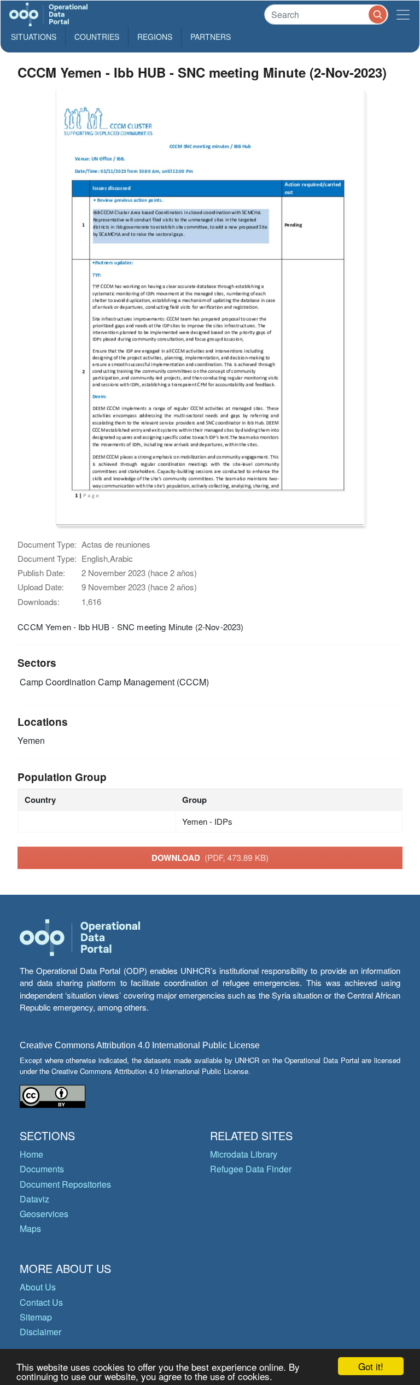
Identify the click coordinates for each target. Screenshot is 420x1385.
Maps (30, 1228)
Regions (154, 36)
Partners (210, 36)
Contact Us (41, 1302)
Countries (96, 36)
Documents (42, 1169)
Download (210, 858)
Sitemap (36, 1317)
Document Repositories (65, 1184)
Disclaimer (40, 1331)
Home (31, 1154)
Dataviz (34, 1199)
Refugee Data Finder (250, 1169)
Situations (33, 36)
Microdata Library (243, 1154)
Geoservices (44, 1213)
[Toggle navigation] (403, 14)
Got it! (370, 1366)
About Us (38, 1287)
